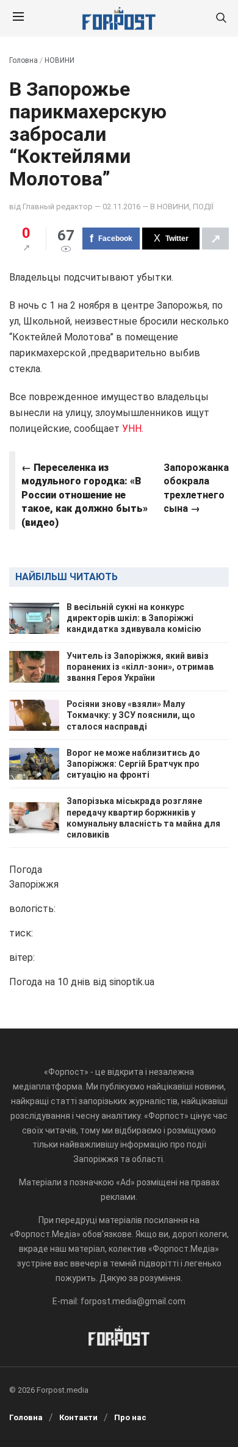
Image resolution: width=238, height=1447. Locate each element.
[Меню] (18, 18)
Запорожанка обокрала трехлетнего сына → (196, 488)
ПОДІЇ (203, 206)
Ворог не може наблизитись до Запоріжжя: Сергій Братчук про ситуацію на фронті (133, 764)
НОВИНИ (59, 60)
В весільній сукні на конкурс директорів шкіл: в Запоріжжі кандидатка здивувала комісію (134, 618)
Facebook (115, 238)
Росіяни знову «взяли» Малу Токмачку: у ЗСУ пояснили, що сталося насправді (131, 715)
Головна (23, 60)
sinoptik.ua (131, 982)
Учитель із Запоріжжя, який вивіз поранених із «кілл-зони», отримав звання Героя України (140, 667)
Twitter (177, 238)
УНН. (132, 428)
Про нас (130, 1417)
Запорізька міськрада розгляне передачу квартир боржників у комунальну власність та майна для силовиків (143, 817)
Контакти (78, 1417)
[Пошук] (221, 18)
